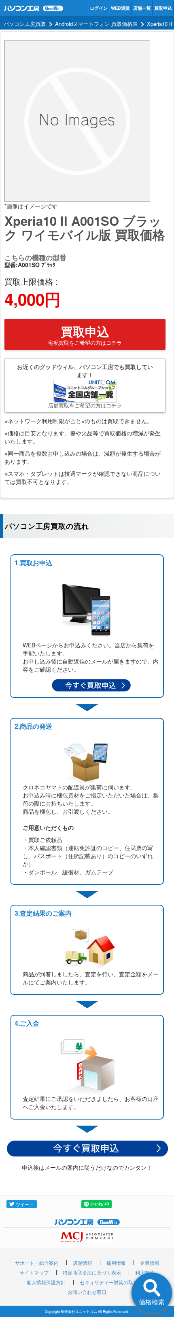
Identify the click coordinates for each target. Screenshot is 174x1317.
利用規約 (145, 1272)
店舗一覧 (142, 8)
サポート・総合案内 (37, 1262)
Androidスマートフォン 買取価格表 (96, 24)
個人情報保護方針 (46, 1282)
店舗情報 (82, 1262)
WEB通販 (120, 8)
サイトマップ (34, 1272)
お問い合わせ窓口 (87, 1291)
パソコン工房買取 (25, 24)
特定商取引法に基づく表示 (92, 1272)
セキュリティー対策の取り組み (114, 1282)
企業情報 (149, 1262)
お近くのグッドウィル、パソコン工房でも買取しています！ (85, 386)
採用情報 (116, 1262)
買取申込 (163, 8)
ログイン (99, 8)
